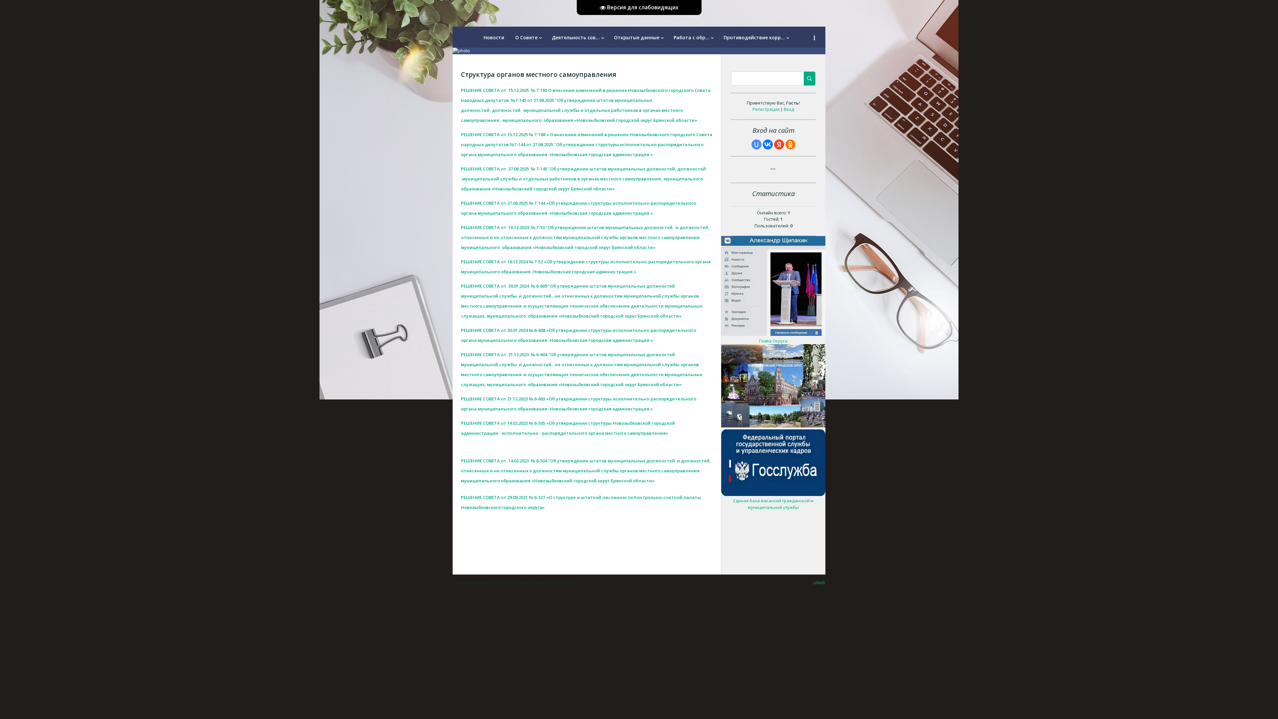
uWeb (819, 583)
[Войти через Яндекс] (779, 144)
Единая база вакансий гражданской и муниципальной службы (773, 504)
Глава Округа (773, 341)
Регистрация (765, 109)
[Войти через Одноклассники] (790, 144)
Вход (789, 109)
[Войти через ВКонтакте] (768, 144)
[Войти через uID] (756, 144)
